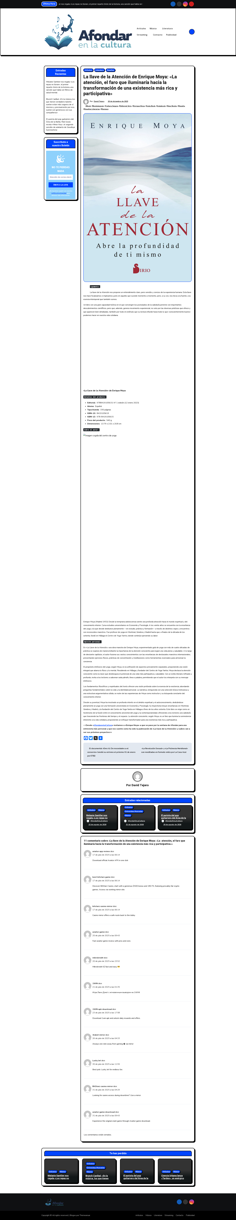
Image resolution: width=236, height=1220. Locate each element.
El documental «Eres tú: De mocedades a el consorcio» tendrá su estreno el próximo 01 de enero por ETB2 (111, 752)
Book (89, 106)
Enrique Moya (139, 106)
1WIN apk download (102, 1009)
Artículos (141, 28)
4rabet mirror (98, 1035)
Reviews (105, 109)
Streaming (142, 34)
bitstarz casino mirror (102, 906)
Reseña (182, 106)
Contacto (157, 34)
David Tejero (99, 101)
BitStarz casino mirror (102, 1086)
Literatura (167, 28)
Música (153, 28)
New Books (172, 106)
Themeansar (85, 1215)
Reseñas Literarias (92, 109)
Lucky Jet (96, 1060)
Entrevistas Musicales (134, 811)
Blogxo (73, 1215)
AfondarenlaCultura (103, 725)
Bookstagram (98, 106)
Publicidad (171, 34)
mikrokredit (97, 957)
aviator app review (101, 851)
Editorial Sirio (126, 106)
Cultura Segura (112, 106)
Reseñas (110, 70)
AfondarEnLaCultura (99, 821)
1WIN (95, 983)
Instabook (161, 106)
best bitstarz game (101, 877)
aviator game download (103, 1112)
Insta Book (151, 106)
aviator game (98, 932)
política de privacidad (59, 193)
